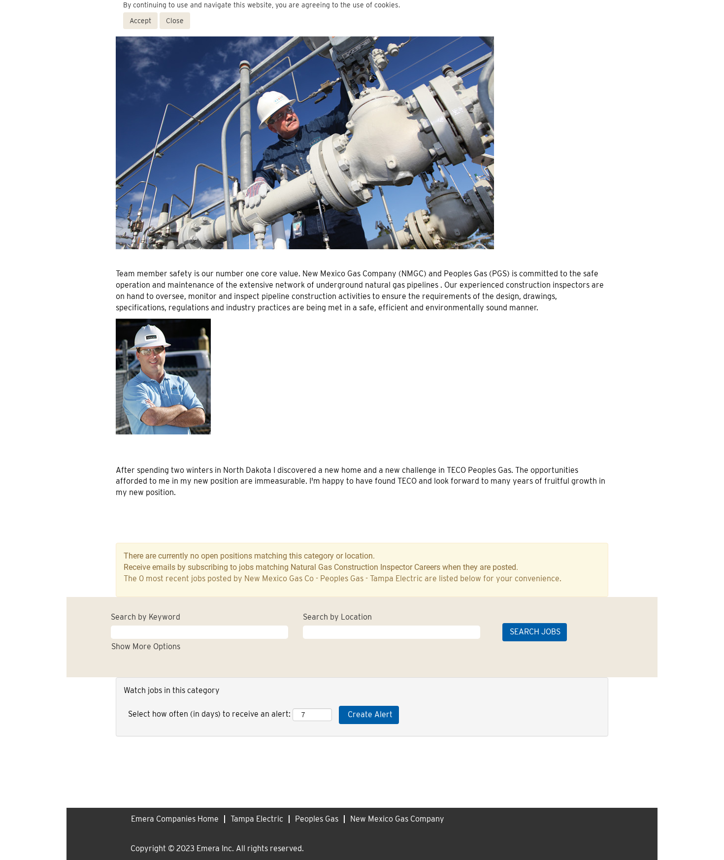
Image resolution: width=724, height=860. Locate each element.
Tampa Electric (256, 819)
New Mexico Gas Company (397, 819)
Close (175, 21)
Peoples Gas (316, 819)
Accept (140, 21)
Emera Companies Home (175, 819)
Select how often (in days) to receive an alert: (209, 714)
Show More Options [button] (145, 646)
